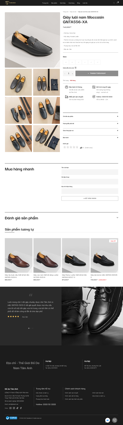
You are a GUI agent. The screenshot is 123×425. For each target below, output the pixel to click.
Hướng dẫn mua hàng (42, 396)
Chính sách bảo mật (97, 393)
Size (64, 56)
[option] (31, 309)
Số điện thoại (65, 177)
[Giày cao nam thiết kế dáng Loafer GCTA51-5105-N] (47, 255)
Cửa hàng (71, 3)
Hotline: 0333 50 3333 (46, 404)
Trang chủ (45, 3)
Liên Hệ (85, 3)
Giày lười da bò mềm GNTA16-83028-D (104, 276)
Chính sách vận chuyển (71, 393)
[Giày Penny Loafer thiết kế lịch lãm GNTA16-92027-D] (76, 255)
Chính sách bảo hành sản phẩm (74, 399)
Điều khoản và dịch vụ (42, 393)
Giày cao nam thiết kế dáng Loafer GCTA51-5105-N (45, 276)
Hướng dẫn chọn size (68, 68)
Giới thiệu (63, 3)
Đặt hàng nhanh (90, 198)
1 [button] (28, 328)
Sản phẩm (54, 3)
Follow (6, 408)
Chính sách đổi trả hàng (71, 396)
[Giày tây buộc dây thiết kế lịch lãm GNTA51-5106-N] (18, 255)
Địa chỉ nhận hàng (67, 186)
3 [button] (32, 328)
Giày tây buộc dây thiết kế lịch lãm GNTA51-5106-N (17, 276)
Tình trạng (66, 80)
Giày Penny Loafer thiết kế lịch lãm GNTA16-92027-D (74, 276)
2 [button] (30, 328)
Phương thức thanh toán (42, 399)
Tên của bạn (65, 167)
